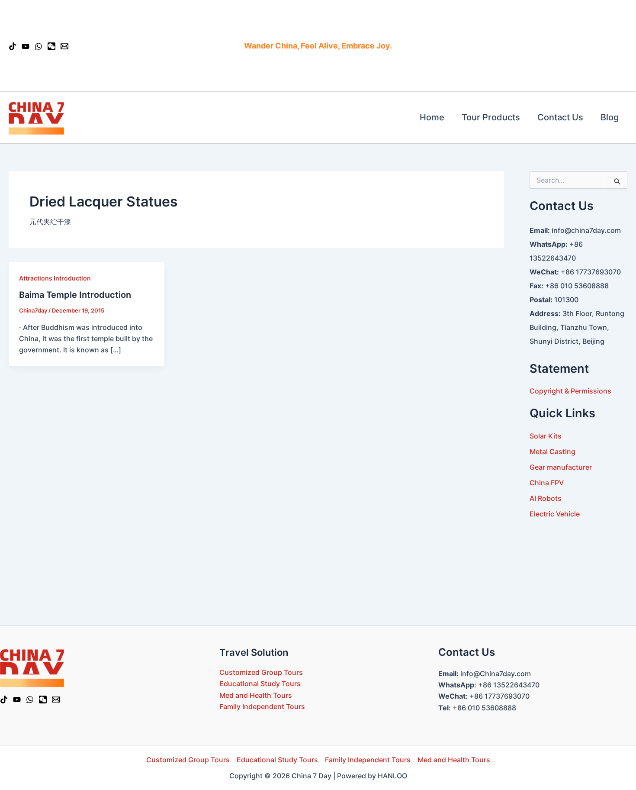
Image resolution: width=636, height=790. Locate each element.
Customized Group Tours (261, 672)
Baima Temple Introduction (75, 295)
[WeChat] (51, 46)
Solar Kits (546, 436)
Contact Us (560, 117)
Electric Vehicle (555, 513)
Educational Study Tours (260, 683)
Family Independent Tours (262, 706)
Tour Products (491, 117)
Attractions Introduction (55, 278)
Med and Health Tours (255, 695)
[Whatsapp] (38, 46)
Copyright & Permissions (570, 391)
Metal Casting (552, 451)
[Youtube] (25, 46)
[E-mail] (64, 46)
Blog (610, 117)
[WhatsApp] (30, 699)
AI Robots (546, 498)
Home (432, 117)
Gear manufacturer (561, 467)
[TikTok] (12, 46)
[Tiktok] (4, 699)
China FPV (547, 482)
